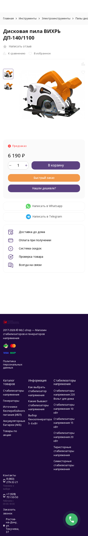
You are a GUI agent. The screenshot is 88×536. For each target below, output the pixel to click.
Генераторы (11, 401)
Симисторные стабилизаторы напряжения (64, 465)
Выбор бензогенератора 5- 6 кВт (40, 419)
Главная (8, 18)
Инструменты (28, 18)
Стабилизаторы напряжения (13, 393)
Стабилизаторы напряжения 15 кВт (64, 423)
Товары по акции (10, 433)
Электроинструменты (56, 18)
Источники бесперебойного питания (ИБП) (14, 411)
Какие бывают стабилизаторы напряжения (38, 405)
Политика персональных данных (12, 364)
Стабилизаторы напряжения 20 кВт (64, 437)
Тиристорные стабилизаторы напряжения (64, 451)
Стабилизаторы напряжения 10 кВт (64, 408)
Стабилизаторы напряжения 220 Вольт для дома (64, 394)
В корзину (56, 165)
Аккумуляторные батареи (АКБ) (14, 423)
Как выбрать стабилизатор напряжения (37, 391)
